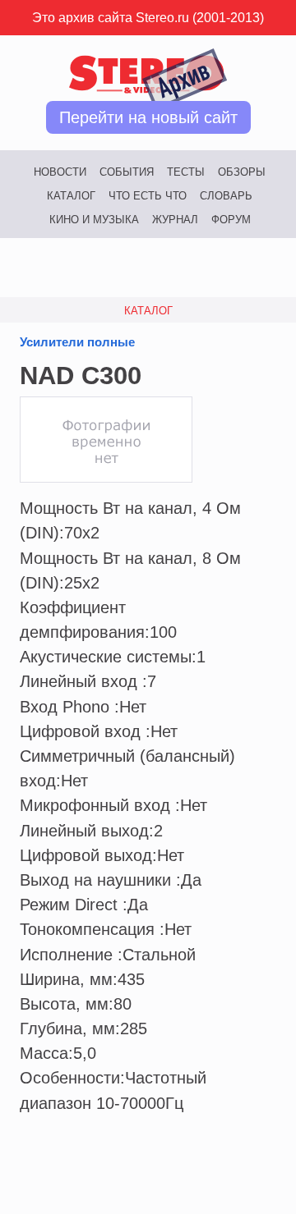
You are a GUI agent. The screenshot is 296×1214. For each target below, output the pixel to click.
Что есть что (148, 195)
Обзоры (242, 172)
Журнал (175, 219)
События (126, 172)
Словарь (226, 195)
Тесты (186, 172)
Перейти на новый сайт (148, 117)
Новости (60, 172)
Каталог (71, 195)
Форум (231, 219)
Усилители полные (77, 342)
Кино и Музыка (94, 219)
